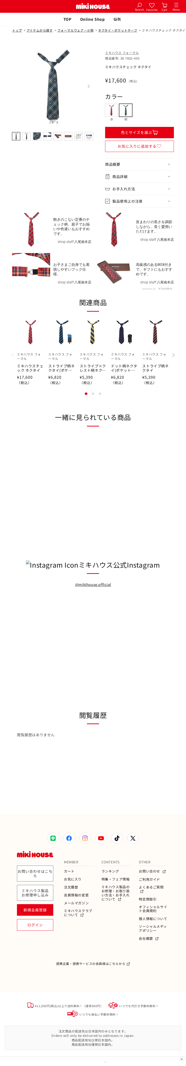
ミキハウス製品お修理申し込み (35, 892)
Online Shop (92, 19)
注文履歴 (71, 887)
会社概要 (146, 938)
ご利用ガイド (149, 879)
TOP (67, 19)
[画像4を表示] (47, 136)
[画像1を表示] (16, 136)
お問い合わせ (150, 871)
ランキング (110, 871)
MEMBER (71, 862)
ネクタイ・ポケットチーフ (117, 30)
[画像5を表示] (58, 136)
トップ (17, 30)
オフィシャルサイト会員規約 (153, 909)
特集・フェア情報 (115, 879)
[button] (139, 164)
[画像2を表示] (27, 136)
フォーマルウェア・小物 (75, 30)
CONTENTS (110, 862)
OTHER (144, 862)
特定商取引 (147, 899)
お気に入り (73, 879)
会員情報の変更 (76, 895)
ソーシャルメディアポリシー (153, 928)
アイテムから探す (40, 30)
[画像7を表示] (79, 136)
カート (69, 871)
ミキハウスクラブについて (78, 913)
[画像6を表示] (68, 136)
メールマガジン (76, 903)
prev (17, 86)
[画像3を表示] (37, 136)
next (88, 86)
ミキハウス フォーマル (122, 52)
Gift (117, 19)
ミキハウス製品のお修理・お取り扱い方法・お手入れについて (115, 893)
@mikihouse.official (93, 584)
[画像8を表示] (89, 136)
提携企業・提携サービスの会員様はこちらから (90, 963)
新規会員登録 (35, 909)
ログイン (35, 924)
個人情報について (153, 919)
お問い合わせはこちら (35, 873)
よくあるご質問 (151, 887)
